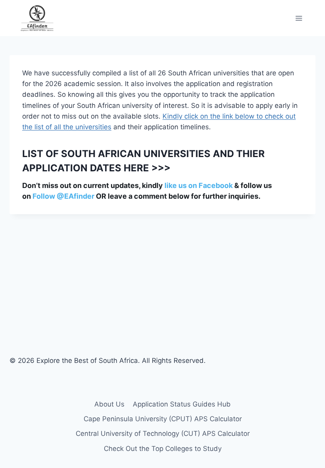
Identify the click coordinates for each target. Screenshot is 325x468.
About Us (109, 404)
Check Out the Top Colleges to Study (163, 449)
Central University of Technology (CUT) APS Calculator (163, 433)
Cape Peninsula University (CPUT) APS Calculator (163, 419)
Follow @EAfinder (63, 196)
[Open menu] (298, 18)
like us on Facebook (198, 185)
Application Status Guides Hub (182, 404)
